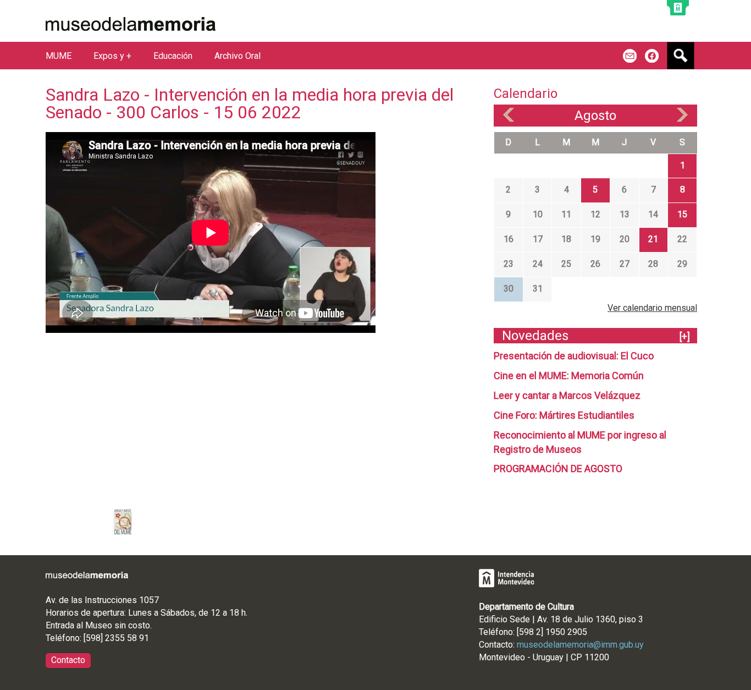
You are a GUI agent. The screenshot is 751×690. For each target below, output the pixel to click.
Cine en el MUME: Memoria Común (569, 375)
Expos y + (112, 56)
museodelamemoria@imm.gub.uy (580, 644)
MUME (58, 56)
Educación (172, 56)
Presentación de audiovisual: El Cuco (574, 356)
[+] (685, 336)
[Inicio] (131, 24)
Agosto (595, 115)
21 (653, 239)
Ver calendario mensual (652, 308)
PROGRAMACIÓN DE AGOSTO (558, 468)
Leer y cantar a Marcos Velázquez (567, 395)
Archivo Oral (237, 56)
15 (682, 214)
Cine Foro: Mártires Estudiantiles (564, 415)
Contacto (68, 660)
